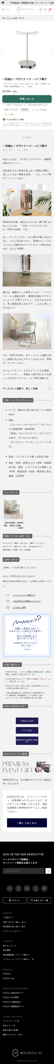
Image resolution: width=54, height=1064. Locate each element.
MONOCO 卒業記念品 (12, 1002)
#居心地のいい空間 (10, 550)
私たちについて (9, 945)
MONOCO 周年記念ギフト (13, 992)
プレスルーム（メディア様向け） (17, 959)
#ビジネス (24, 543)
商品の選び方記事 (10, 1030)
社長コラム (7, 1025)
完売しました (27, 99)
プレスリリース (9, 1021)
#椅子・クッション (37, 543)
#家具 (16, 543)
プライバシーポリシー (12, 931)
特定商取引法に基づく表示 (14, 926)
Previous (4, 50)
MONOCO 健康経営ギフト (13, 1006)
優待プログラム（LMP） (13, 1034)
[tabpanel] (27, 48)
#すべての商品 (25, 550)
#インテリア (7, 543)
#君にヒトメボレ (20, 547)
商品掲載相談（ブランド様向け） (17, 954)
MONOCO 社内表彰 (11, 997)
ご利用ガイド (8, 917)
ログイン (16, 900)
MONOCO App (9, 978)
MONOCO (7, 973)
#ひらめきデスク (35, 547)
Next (50, 50)
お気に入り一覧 (41, 900)
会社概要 (6, 950)
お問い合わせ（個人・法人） (15, 922)
